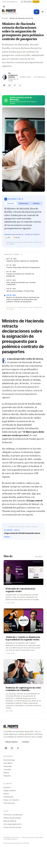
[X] (18, 748)
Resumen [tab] (10, 203)
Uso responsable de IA (13, 824)
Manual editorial (10, 821)
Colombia (7, 769)
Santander (8, 766)
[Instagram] (12, 748)
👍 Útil (8, 237)
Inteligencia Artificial (12, 76)
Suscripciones (9, 803)
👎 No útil (16, 237)
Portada (5, 18)
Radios (6, 794)
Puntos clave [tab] (23, 203)
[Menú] (42, 11)
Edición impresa (11, 742)
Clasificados (8, 797)
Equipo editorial (10, 790)
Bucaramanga (9, 760)
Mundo (6, 773)
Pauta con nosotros (11, 800)
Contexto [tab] (36, 203)
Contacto (25, 742)
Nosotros (7, 787)
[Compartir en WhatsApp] (9, 85)
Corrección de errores (12, 827)
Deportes (7, 776)
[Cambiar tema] (4, 6)
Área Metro (8, 763)
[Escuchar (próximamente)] (20, 85)
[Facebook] (6, 748)
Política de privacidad (12, 818)
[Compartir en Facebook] (4, 85)
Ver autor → (39, 556)
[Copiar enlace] (15, 85)
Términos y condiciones (13, 815)
